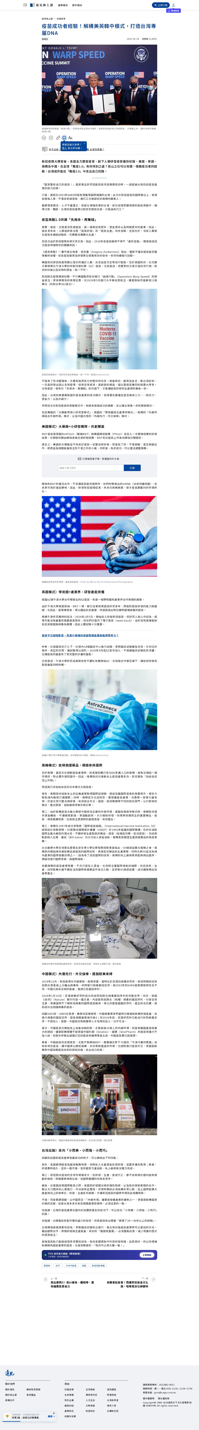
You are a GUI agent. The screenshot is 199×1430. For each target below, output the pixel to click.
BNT (58, 1265)
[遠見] (9, 1375)
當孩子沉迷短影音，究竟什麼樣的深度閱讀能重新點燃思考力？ (80, 635)
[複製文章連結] (58, 138)
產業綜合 (69, 1410)
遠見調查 (111, 1389)
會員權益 (31, 1394)
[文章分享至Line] (44, 138)
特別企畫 (69, 1400)
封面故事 (61, 18)
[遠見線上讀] (41, 5)
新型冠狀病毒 (98, 1265)
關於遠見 (9, 1389)
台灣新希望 (113, 1400)
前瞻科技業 (70, 1416)
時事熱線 (111, 1394)
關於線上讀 (11, 1394)
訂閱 (132, 468)
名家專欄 (69, 1394)
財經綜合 (90, 1410)
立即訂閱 (163, 5)
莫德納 (47, 1265)
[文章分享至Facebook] (51, 138)
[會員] (173, 5)
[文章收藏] (64, 138)
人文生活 (90, 1400)
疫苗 (84, 1265)
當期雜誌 (63, 5)
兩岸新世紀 (91, 1394)
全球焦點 (90, 1389)
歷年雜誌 (77, 5)
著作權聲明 (148, 1398)
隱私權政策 (163, 1398)
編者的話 (69, 1405)
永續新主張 (113, 1410)
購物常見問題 (33, 1389)
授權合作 (9, 1400)
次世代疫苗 (71, 1265)
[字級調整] (70, 138)
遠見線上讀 (47, 18)
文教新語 (90, 1405)
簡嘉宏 (45, 38)
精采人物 (111, 1405)
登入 (64, 148)
